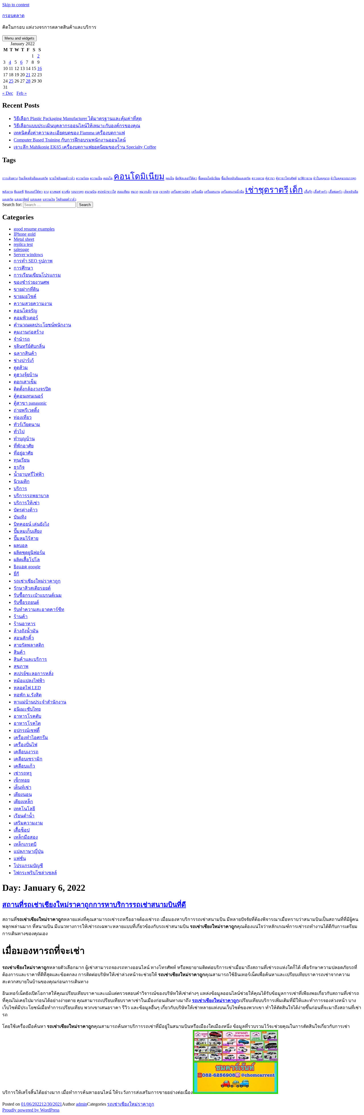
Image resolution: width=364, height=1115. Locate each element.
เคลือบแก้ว (24, 766)
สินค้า (19, 652)
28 (28, 81)
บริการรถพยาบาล (31, 495)
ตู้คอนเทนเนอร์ (28, 396)
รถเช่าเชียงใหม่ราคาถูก (37, 581)
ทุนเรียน (22, 460)
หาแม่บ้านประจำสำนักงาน (40, 702)
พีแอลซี (19, 191)
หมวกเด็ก (145, 191)
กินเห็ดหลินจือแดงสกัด (33, 178)
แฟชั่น (20, 858)
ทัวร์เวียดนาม (27, 424)
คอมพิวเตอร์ (26, 317)
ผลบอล (21, 545)
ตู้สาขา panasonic (30, 403)
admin (81, 1104)
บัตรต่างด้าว (26, 509)
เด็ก (296, 189)
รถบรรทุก (77, 191)
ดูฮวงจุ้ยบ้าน (26, 374)
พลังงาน (7, 191)
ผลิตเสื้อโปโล (27, 559)
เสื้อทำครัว (320, 191)
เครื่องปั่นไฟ (25, 744)
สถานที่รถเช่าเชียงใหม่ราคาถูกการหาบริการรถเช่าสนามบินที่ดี (94, 904)
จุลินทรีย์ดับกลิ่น (29, 346)
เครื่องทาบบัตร (180, 191)
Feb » (21, 93)
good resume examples (34, 229)
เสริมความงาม (28, 822)
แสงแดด (36, 199)
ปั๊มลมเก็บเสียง (28, 531)
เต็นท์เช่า (22, 787)
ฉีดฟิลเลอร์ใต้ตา (186, 178)
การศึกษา (23, 268)
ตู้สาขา (270, 178)
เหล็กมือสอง (26, 837)
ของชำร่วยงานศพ (31, 282)
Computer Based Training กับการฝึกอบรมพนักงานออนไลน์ (70, 139)
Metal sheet (24, 239)
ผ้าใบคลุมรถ (321, 178)
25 (11, 81)
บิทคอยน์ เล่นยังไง (31, 524)
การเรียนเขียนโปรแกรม (37, 275)
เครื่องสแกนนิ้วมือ (232, 191)
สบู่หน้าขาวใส (107, 191)
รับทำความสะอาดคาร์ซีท (39, 609)
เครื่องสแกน (212, 191)
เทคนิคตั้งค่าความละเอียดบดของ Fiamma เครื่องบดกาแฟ (69, 132)
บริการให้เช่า (27, 502)
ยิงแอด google (27, 566)
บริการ (20, 488)
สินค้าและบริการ (30, 659)
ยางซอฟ (55, 191)
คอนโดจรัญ (25, 310)
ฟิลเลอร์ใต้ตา (34, 191)
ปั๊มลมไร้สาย (26, 538)
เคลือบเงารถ (26, 751)
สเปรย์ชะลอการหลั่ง (33, 673)
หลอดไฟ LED (27, 687)
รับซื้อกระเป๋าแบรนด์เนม (38, 595)
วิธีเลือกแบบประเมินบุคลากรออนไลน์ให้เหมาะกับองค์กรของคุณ (77, 125)
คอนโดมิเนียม (139, 176)
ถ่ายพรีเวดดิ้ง (26, 410)
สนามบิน (90, 191)
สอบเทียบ (123, 191)
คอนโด (108, 178)
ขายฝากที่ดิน (26, 289)
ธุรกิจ (19, 467)
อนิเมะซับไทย (27, 709)
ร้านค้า (21, 616)
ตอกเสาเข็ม (25, 381)
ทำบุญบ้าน (24, 438)
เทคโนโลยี (24, 808)
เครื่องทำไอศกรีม (31, 737)
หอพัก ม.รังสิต (28, 694)
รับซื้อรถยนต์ (26, 602)
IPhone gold (25, 234)
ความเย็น (96, 178)
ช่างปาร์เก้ (24, 360)
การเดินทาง (10, 178)
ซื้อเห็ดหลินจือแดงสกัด (236, 178)
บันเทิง (20, 517)
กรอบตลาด (13, 15)
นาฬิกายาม (305, 178)
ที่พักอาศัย (24, 445)
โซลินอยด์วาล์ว (66, 199)
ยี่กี (16, 573)
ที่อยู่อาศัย (23, 452)
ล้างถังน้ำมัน (26, 630)
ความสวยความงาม (33, 303)
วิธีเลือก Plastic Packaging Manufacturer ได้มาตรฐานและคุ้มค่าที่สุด (78, 118)
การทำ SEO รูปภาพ (33, 260)
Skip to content (15, 4)
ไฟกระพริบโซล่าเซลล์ (35, 872)
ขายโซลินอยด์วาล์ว (62, 178)
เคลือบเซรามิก (28, 758)
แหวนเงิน (49, 199)
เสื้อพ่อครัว (335, 191)
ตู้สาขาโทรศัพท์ (286, 178)
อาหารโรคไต (27, 723)
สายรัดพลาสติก (29, 645)
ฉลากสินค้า (25, 353)
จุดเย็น (170, 178)
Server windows (28, 254)
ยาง (46, 191)
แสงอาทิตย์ (22, 199)
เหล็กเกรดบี (25, 844)
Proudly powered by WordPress (30, 1110)
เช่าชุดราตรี (266, 189)
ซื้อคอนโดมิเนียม (209, 178)
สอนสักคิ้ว (24, 637)
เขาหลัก (164, 191)
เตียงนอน (23, 794)
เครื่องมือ (197, 191)
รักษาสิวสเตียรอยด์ (32, 588)
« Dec (7, 93)
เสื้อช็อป (22, 830)
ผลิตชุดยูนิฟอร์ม (29, 552)
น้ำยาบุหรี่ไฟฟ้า (29, 474)
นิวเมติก (22, 481)
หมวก (134, 191)
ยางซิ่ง (66, 191)
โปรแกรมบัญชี (28, 865)
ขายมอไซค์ (25, 296)
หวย (155, 191)
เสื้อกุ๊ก (308, 191)
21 (28, 74)
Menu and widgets (19, 38)
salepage (21, 249)
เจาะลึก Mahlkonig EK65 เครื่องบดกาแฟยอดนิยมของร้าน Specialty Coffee (85, 147)
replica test (23, 244)
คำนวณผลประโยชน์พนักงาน (42, 324)
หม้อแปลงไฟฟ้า (29, 680)
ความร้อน (82, 178)
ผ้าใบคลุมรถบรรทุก (343, 178)
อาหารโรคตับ (27, 716)
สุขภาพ (21, 666)
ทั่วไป (19, 431)
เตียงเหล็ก (23, 801)
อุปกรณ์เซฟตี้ (27, 730)
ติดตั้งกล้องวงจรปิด (32, 388)
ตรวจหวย (258, 178)
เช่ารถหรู (23, 773)
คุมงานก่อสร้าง (29, 332)
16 (39, 68)
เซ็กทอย (22, 780)
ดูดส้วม (21, 367)
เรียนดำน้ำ (24, 815)
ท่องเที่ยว (23, 417)
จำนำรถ (22, 339)
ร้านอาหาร (25, 623)
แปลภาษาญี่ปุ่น (29, 851)
